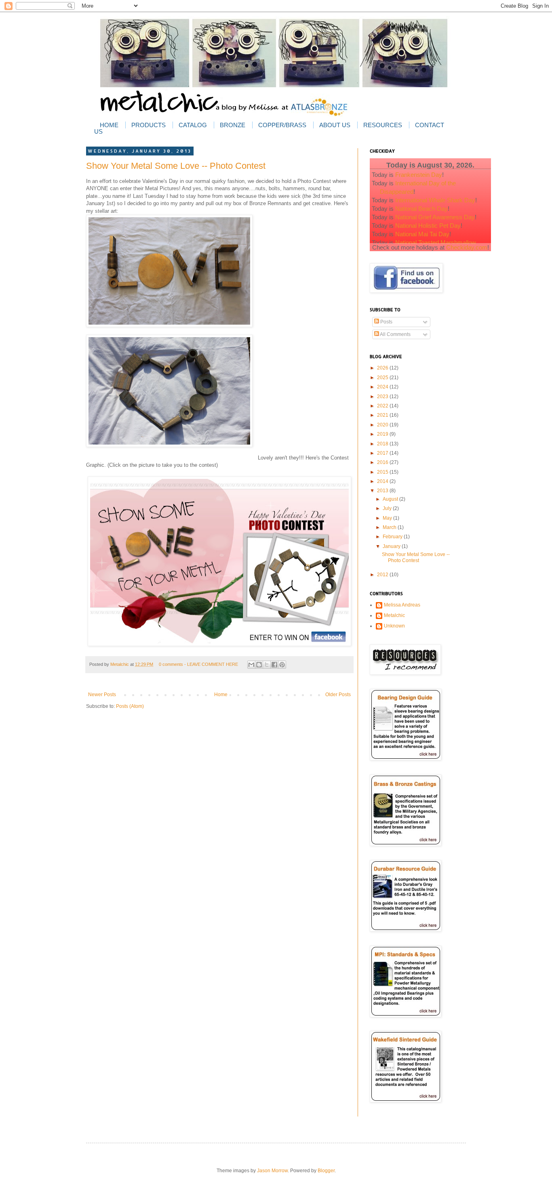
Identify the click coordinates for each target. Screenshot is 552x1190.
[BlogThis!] (259, 665)
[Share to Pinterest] (282, 665)
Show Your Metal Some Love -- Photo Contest (175, 166)
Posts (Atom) (130, 706)
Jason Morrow (272, 1170)
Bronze (232, 125)
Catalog (193, 125)
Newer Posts (102, 694)
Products (148, 125)
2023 (383, 396)
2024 (383, 387)
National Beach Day (421, 208)
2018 (383, 444)
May (388, 518)
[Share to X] (267, 665)
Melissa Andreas (402, 605)
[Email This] (251, 665)
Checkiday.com (466, 247)
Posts (385, 322)
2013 (383, 490)
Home (109, 125)
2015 (383, 472)
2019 (383, 434)
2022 (383, 406)
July (388, 508)
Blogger (326, 1170)
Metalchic (120, 664)
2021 (383, 415)
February (393, 536)
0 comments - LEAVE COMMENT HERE (198, 664)
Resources (382, 125)
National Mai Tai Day (422, 234)
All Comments (395, 334)
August (391, 499)
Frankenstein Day (418, 174)
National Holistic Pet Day (428, 225)
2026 (383, 368)
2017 (383, 453)
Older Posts (338, 694)
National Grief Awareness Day (435, 217)
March (390, 527)
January (392, 546)
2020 (383, 425)
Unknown (394, 626)
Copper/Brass (282, 125)
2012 (383, 574)
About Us (334, 125)
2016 (383, 462)
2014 (383, 481)
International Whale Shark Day (435, 200)
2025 (383, 377)
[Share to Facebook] (274, 665)
